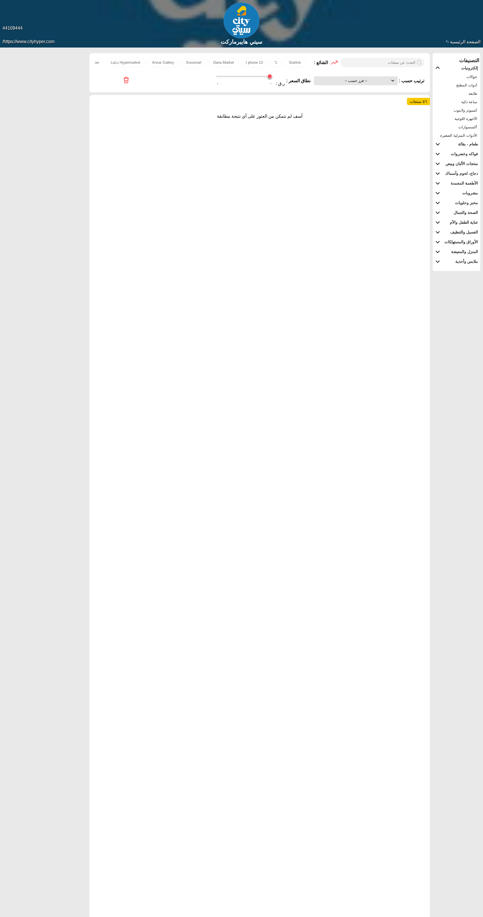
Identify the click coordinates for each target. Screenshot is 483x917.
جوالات (472, 77)
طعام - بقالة (468, 144)
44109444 (13, 28)
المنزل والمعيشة (464, 251)
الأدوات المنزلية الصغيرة (458, 135)
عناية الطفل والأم (464, 222)
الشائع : (321, 62)
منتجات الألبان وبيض (462, 163)
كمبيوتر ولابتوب (465, 110)
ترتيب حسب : (411, 80)
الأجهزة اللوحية (465, 119)
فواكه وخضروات (464, 154)
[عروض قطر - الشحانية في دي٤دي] (126, 80)
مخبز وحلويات (466, 202)
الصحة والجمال (466, 212)
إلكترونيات (469, 68)
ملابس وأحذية (466, 261)
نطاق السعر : (298, 80)
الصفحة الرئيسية (464, 41)
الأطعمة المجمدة (464, 183)
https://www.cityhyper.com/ (29, 41)
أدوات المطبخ (466, 85)
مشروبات (470, 193)
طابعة (472, 93)
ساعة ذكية (469, 102)
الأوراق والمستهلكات (461, 242)
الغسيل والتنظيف (464, 232)
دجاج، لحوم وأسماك (461, 173)
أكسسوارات (467, 127)
